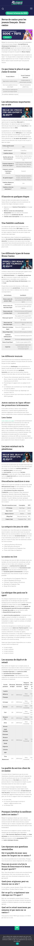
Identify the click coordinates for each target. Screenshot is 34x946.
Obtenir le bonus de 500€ (17, 13)
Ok (17, 943)
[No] (32, 940)
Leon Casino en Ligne (8, 421)
